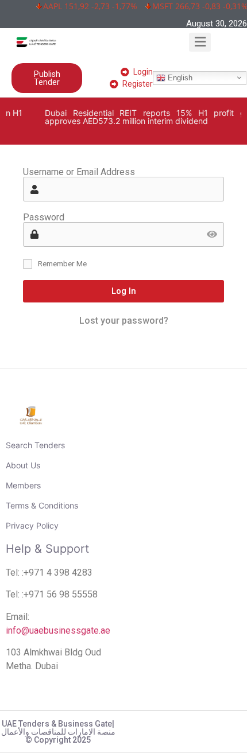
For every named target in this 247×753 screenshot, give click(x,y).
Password (43, 217)
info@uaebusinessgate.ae (58, 630)
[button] (200, 42)
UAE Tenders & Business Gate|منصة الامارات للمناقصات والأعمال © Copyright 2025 (58, 731)
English (178, 77)
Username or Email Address (79, 172)
